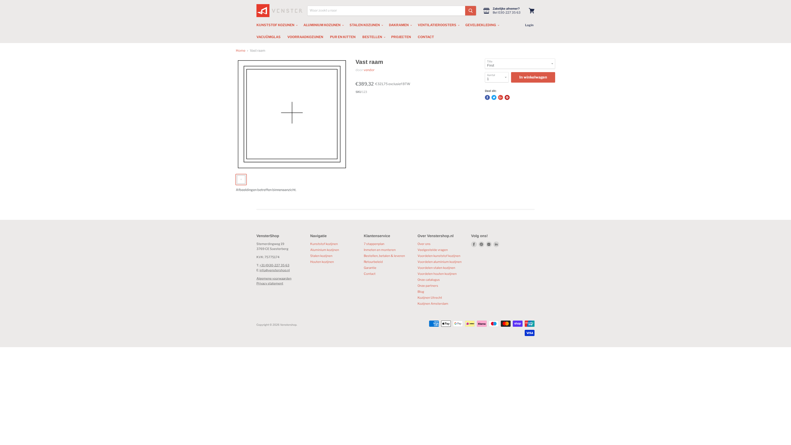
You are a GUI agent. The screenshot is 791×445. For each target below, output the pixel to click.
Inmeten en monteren (380, 250)
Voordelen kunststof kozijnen (439, 256)
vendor (369, 70)
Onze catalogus (429, 280)
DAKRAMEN (399, 25)
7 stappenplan (374, 244)
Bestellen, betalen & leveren (384, 256)
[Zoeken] (470, 10)
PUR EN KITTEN (343, 37)
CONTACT (426, 37)
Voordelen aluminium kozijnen (440, 262)
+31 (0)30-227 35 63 (274, 265)
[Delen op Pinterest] (507, 97)
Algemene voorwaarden (273, 278)
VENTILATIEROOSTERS (437, 25)
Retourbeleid (373, 262)
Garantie (370, 268)
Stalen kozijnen (321, 256)
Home (240, 51)
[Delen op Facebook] (487, 97)
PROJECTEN (401, 37)
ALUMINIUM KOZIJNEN (322, 25)
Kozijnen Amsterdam (433, 304)
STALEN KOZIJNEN (365, 25)
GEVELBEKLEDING (481, 25)
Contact (370, 274)
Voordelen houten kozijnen (437, 274)
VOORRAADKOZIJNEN (305, 37)
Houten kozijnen (322, 262)
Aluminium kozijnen (324, 250)
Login (529, 25)
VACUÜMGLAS (268, 37)
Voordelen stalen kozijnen (436, 268)
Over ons (424, 244)
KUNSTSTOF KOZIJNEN (275, 25)
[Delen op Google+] (500, 97)
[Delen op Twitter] (493, 97)
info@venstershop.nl (275, 270)
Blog (421, 292)
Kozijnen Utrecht (430, 298)
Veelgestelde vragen (433, 250)
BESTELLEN (372, 37)
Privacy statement (269, 283)
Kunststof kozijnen (324, 244)
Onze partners (428, 286)
